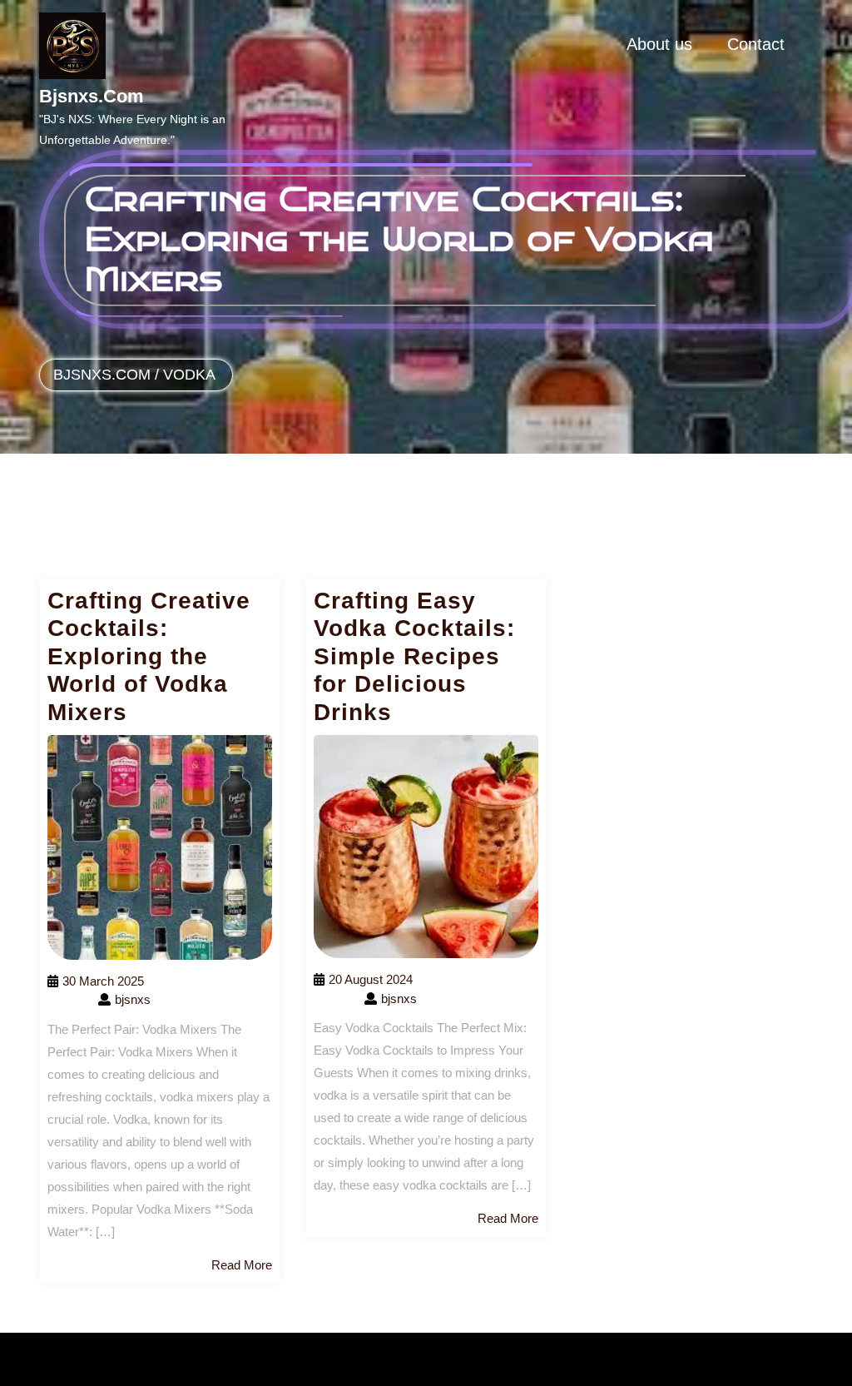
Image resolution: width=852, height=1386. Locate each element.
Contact (756, 44)
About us (659, 44)
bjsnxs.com (91, 96)
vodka (189, 374)
